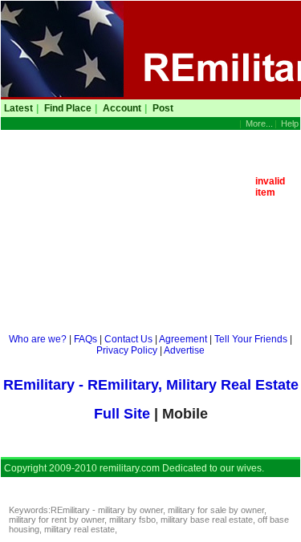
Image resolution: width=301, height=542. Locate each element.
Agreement (183, 339)
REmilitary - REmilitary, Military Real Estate (151, 385)
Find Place (68, 108)
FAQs (85, 339)
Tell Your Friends (250, 339)
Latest (18, 108)
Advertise (184, 350)
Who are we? (38, 339)
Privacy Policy (126, 350)
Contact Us (128, 339)
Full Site (124, 414)
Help (290, 123)
